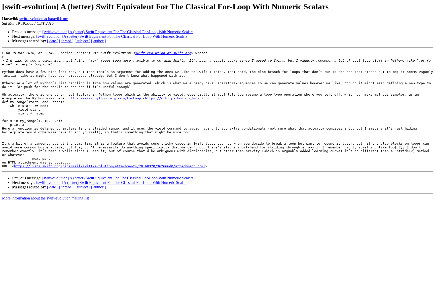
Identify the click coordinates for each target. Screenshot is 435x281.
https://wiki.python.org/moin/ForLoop (104, 98)
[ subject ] (82, 41)
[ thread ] (66, 41)
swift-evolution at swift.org (163, 53)
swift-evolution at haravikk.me (43, 19)
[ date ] (52, 41)
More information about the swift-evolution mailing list (45, 198)
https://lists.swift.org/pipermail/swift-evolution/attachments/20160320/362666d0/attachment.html (109, 166)
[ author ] (98, 41)
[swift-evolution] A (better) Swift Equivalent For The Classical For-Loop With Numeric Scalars (117, 32)
